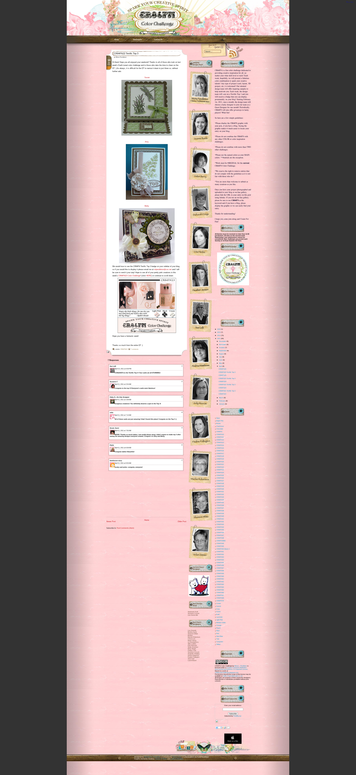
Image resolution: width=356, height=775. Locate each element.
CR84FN (219, 431)
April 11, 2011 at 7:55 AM (123, 430)
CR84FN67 (220, 595)
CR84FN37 (220, 508)
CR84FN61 (220, 579)
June (221, 360)
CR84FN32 (220, 494)
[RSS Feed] (229, 53)
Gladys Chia (192, 650)
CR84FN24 (222, 381)
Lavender (219, 617)
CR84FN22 (123, 349)
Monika (190, 635)
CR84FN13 (220, 442)
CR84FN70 (220, 601)
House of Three (161, 759)
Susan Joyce (114, 428)
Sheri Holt (191, 659)
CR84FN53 (220, 557)
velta (111, 412)
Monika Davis (192, 632)
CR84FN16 (220, 451)
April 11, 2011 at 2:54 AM (123, 384)
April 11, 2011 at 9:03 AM (123, 463)
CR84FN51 (220, 551)
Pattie (112, 445)
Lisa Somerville (193, 615)
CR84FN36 (220, 505)
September (223, 350)
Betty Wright (192, 649)
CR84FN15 (220, 448)
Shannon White (193, 634)
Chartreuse (220, 426)
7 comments (134, 349)
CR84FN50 (220, 546)
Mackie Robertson (194, 637)
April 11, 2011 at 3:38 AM (123, 399)
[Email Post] (107, 352)
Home (116, 39)
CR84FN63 (220, 584)
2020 (219, 329)
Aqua (218, 418)
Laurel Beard (192, 660)
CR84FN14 (220, 445)
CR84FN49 (220, 543)
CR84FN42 (220, 522)
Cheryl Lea (191, 639)
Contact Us (158, 39)
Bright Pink (219, 421)
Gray (218, 609)
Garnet (218, 606)
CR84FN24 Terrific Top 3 (227, 372)
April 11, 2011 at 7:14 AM (123, 415)
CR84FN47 (220, 535)
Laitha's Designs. (177, 759)
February (222, 401)
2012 (219, 335)
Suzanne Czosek (193, 613)
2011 (219, 338)
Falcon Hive (177, 757)
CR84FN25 (222, 375)
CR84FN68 (220, 598)
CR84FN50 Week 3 (222, 549)
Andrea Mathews (193, 655)
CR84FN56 (220, 565)
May (220, 363)
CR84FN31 (220, 491)
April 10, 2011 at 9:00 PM (123, 369)
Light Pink (219, 620)
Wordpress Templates (152, 757)
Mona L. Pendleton (240, 666)
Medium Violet (221, 622)
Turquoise (219, 641)
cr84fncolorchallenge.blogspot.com (226, 672)
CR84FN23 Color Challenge (129, 276)
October (222, 347)
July (220, 357)
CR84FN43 (220, 524)
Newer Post (111, 521)
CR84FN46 (220, 532)
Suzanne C (114, 381)
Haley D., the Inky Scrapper (119, 397)
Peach (218, 628)
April (220, 366)
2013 (219, 332)
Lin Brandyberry (193, 642)
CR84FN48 (220, 538)
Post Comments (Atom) (125, 528)
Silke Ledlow (192, 644)
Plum (218, 630)
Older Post (182, 521)
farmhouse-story (116, 460)
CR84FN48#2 (221, 541)
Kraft (217, 614)
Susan (147, 77)
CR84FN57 (220, 568)
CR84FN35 (220, 502)
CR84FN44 (220, 527)
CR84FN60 (220, 576)
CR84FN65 (220, 590)
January (222, 404)
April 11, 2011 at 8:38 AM (123, 447)
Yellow (218, 644)
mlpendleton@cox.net (163, 269)
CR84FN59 (220, 573)
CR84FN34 (220, 500)
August (221, 354)
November (223, 344)
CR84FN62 (220, 582)
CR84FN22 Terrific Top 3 (126, 53)
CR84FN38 (220, 511)
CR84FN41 (220, 519)
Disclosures (137, 39)
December (223, 341)
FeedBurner (237, 716)
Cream (218, 603)
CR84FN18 (220, 456)
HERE (148, 276)
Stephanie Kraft (193, 612)
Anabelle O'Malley (194, 654)
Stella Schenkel (193, 647)
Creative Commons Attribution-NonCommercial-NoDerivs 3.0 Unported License (231, 668)
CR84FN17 (220, 453)
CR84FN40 (220, 516)
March (221, 397)
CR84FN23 (222, 388)
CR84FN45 (220, 530)
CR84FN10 (220, 434)
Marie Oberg (192, 640)
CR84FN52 (220, 554)
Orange (218, 625)
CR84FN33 (220, 497)
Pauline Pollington (193, 657)
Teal (217, 639)
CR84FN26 (222, 369)
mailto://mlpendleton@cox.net (233, 676)
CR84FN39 (220, 513)
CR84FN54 (220, 560)
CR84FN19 (220, 459)
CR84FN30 (220, 489)
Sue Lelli (113, 366)
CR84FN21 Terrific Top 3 (227, 391)
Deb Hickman (192, 645)
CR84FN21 (220, 464)
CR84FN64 (220, 587)
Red (217, 633)
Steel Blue (219, 636)
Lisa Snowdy (192, 630)
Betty (147, 206)
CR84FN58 (220, 571)
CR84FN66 (220, 592)
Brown (218, 423)
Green (218, 611)
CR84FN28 (220, 483)
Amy (147, 142)
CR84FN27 (220, 481)
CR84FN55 (220, 562)
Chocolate (219, 429)
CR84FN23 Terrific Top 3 (227, 378)
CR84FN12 (220, 440)
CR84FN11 (220, 437)
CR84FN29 (220, 486)
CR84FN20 (220, 462)
